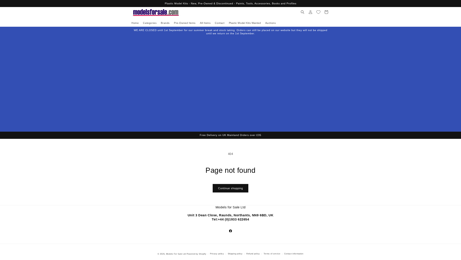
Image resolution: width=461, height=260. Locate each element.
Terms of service (272, 254)
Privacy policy (217, 254)
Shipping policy (235, 254)
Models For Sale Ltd (176, 254)
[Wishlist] (318, 12)
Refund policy (253, 254)
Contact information (293, 254)
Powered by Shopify (196, 254)
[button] (302, 12)
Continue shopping (230, 188)
